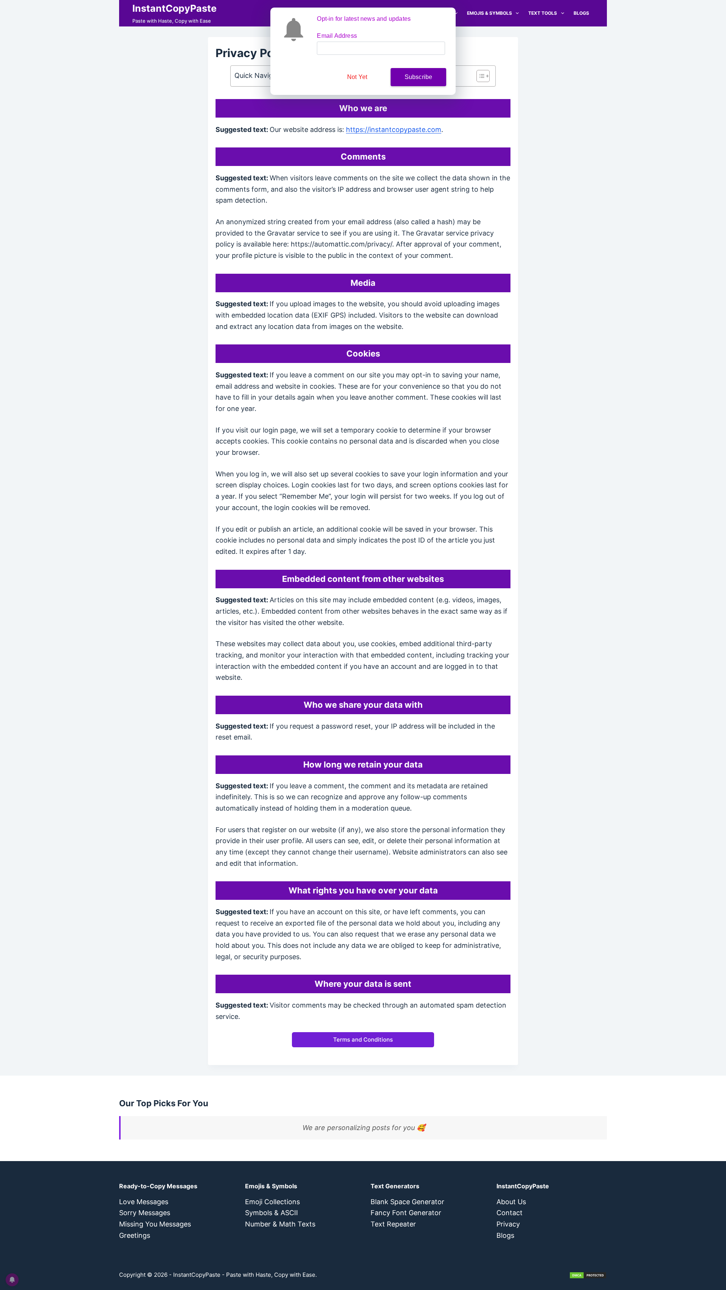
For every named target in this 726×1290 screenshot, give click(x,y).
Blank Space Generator (407, 1202)
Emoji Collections (272, 1202)
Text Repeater (393, 1224)
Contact (509, 1213)
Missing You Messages (155, 1224)
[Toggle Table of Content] (479, 76)
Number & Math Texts (280, 1224)
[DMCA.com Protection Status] (588, 1275)
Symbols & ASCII (271, 1213)
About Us (511, 1202)
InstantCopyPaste (174, 8)
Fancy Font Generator (406, 1213)
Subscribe (419, 77)
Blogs (581, 13)
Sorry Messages (144, 1213)
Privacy (508, 1224)
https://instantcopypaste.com (393, 129)
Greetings (134, 1235)
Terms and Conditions (363, 1039)
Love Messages (143, 1202)
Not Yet (357, 77)
